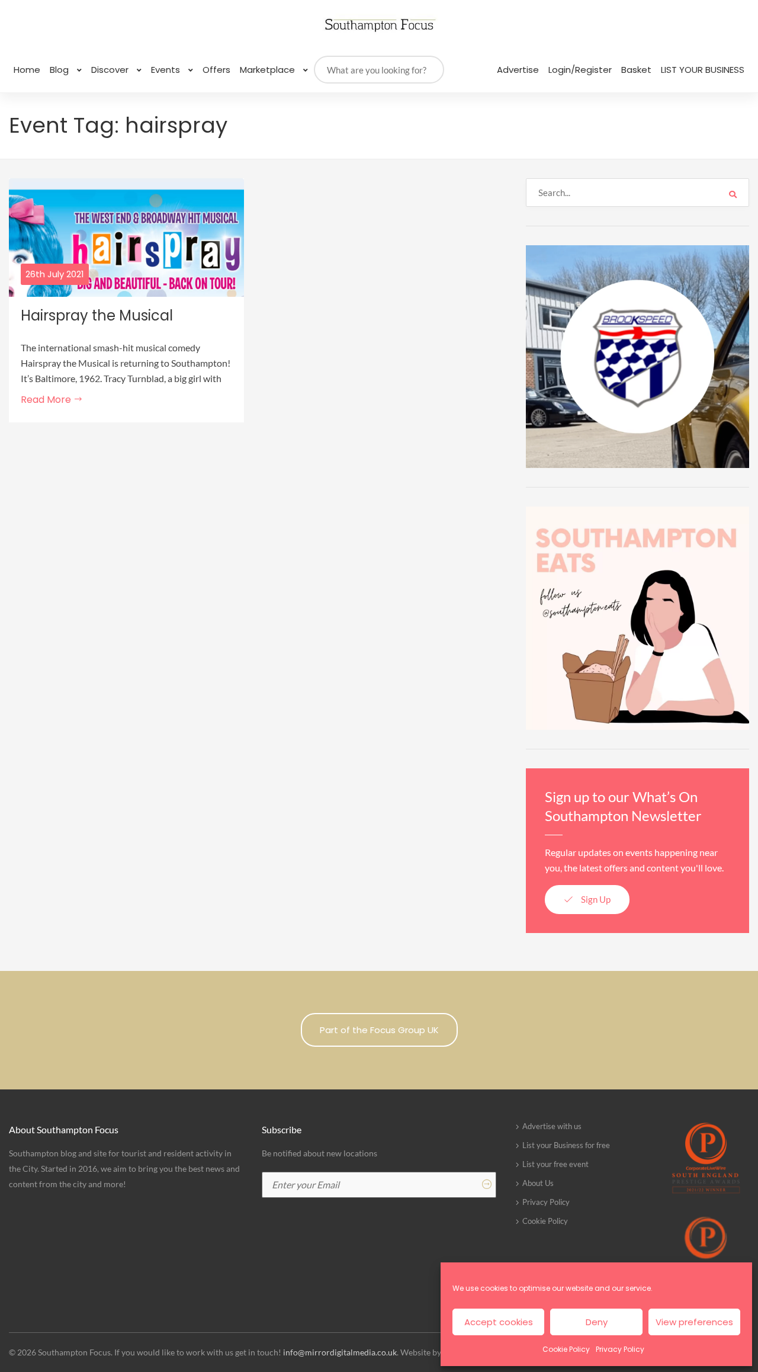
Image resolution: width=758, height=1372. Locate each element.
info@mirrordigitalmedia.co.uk (340, 1352)
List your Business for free (566, 1145)
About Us (538, 1183)
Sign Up (595, 899)
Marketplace (268, 69)
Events (166, 69)
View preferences (694, 1322)
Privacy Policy (620, 1349)
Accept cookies (498, 1322)
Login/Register (580, 69)
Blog (60, 69)
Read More (47, 399)
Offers (216, 69)
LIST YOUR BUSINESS (702, 69)
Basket (636, 69)
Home (27, 69)
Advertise (518, 69)
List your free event (555, 1164)
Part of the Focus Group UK (379, 1030)
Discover (111, 69)
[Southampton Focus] (379, 25)
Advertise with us (552, 1126)
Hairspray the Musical (97, 316)
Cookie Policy (566, 1349)
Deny (597, 1322)
